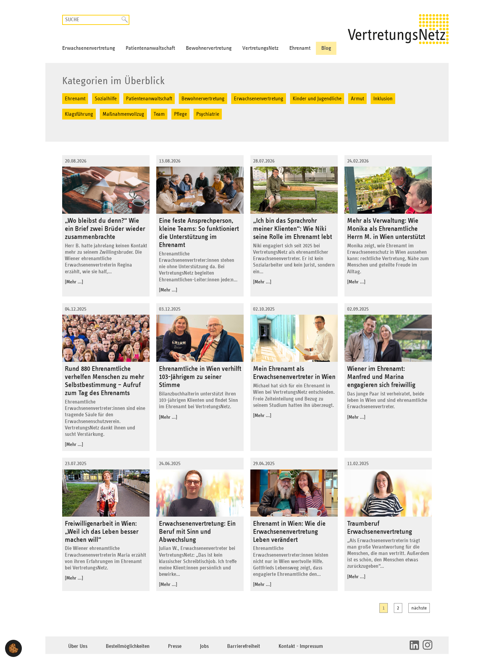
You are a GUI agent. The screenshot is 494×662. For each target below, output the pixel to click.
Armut (357, 98)
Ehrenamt (300, 48)
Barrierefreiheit (243, 646)
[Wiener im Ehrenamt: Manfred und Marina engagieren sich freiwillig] (388, 338)
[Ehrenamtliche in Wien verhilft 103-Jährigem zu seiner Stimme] (200, 338)
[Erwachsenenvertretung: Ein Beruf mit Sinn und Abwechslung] (200, 493)
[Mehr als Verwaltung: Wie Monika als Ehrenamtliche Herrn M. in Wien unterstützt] (388, 190)
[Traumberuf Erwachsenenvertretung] (388, 493)
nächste (419, 608)
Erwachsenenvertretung (88, 48)
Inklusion (383, 98)
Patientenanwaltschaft (150, 48)
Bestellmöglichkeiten (128, 646)
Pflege (180, 114)
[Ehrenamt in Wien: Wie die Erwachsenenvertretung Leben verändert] (294, 493)
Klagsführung (79, 114)
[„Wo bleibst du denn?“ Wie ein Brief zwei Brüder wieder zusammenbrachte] (106, 190)
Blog (326, 48)
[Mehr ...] (74, 281)
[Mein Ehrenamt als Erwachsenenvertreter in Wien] (294, 338)
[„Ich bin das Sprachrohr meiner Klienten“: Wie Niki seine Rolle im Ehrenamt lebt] (294, 190)
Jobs (204, 646)
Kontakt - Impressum (301, 646)
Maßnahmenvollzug (123, 114)
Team (159, 114)
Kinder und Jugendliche (317, 98)
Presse (174, 646)
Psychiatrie (207, 114)
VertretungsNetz (260, 48)
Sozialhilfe (106, 98)
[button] (13, 648)
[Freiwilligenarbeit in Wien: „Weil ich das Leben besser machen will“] (106, 493)
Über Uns (77, 646)
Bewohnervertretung (209, 48)
